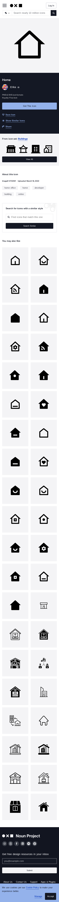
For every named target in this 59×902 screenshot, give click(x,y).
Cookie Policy (31, 887)
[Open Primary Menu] (5, 6)
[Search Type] (7, 13)
